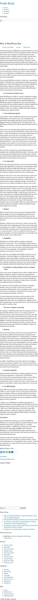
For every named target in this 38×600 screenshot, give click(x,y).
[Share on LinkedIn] (19, 456)
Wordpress (26, 47)
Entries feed (7, 592)
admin (18, 47)
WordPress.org (8, 596)
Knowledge (3, 456)
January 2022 (8, 559)
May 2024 (7, 547)
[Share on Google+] (16, 456)
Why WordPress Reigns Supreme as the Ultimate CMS (21, 520)
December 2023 (9, 549)
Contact (6, 13)
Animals (6, 569)
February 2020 (8, 562)
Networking (7, 571)
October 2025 (8, 545)
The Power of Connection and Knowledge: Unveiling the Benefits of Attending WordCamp (20, 522)
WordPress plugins (12, 218)
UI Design (7, 575)
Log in (6, 590)
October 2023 (8, 551)
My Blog (6, 11)
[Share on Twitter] (12, 456)
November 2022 (9, 553)
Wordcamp (7, 581)
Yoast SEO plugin (32, 406)
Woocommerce (8, 579)
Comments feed (9, 594)
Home (6, 7)
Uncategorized (8, 577)
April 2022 (7, 555)
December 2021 (9, 561)
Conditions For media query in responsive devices (19, 529)
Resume (6, 9)
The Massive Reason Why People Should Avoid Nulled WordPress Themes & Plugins (21, 526)
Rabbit (6, 573)
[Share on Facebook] (9, 456)
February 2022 (8, 557)
